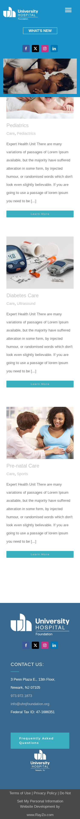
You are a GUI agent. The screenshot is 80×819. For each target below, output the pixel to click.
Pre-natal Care (22, 466)
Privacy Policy (45, 793)
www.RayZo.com (40, 815)
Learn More (40, 213)
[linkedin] (54, 48)
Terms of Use (20, 793)
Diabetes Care (22, 295)
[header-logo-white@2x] (40, 751)
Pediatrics (17, 125)
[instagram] (44, 48)
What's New (40, 31)
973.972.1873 (21, 696)
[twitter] (35, 48)
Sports (22, 474)
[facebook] (26, 48)
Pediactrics (26, 133)
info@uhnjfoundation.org (30, 704)
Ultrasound (26, 303)
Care (10, 133)
